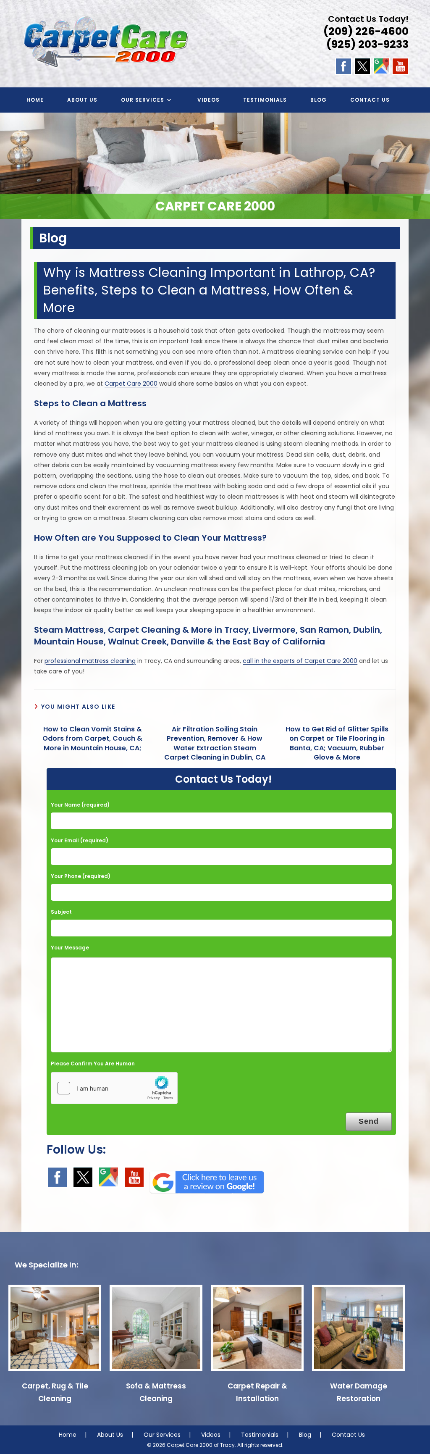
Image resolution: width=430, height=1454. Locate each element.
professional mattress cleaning (90, 661)
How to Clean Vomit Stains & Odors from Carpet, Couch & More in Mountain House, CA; (92, 739)
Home (67, 1434)
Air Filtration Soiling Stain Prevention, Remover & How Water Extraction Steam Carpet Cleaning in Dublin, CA (214, 743)
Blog (305, 1434)
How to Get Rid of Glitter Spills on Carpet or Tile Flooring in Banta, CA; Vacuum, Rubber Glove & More (337, 743)
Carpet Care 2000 (131, 383)
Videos (210, 1434)
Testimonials (259, 1434)
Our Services (162, 1434)
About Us (110, 1434)
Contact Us (348, 1434)
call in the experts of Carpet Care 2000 (300, 661)
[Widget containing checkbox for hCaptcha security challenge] (114, 1088)
